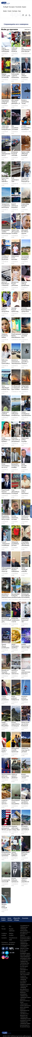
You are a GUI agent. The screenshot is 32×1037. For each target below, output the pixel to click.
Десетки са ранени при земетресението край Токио (7, 595)
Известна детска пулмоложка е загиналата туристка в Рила (6, 361)
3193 (13, 107)
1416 (23, 289)
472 (30, 53)
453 (3, 575)
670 (23, 159)
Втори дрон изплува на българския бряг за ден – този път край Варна (25, 802)
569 (23, 367)
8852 (3, 367)
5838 (3, 107)
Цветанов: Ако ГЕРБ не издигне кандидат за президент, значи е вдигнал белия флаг (25, 232)
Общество (16, 918)
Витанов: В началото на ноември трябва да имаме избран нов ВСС (15, 465)
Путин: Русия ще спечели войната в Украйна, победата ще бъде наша (25, 724)
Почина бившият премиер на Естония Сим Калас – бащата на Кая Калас (15, 880)
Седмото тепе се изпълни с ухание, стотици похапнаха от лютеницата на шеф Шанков (6, 802)
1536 (23, 237)
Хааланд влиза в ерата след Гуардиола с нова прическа (15, 309)
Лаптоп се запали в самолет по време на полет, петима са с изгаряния (15, 672)
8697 (20, 599)
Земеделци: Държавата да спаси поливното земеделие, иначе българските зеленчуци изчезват (15, 543)
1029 (3, 393)
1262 (13, 419)
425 (13, 833)
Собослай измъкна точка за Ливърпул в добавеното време (15, 50)
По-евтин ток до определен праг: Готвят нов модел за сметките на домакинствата (16, 387)
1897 (3, 185)
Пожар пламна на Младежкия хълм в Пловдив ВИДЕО (5, 724)
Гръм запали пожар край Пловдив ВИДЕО (5, 102)
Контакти (4, 938)
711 (13, 625)
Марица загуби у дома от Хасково (6, 75)
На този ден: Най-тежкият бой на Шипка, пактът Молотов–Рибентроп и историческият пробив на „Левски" (26, 595)
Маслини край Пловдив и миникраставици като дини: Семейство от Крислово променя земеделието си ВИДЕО (16, 595)
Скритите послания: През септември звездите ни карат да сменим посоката (25, 335)
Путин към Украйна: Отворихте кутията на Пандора (15, 569)
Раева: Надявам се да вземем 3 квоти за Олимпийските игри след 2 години (6, 439)
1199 (30, 599)
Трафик (3, 920)
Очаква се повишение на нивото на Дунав (15, 414)
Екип (10, 926)
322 (23, 107)
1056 (23, 625)
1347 (23, 859)
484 (3, 289)
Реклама (4, 929)
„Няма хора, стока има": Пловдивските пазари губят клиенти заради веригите (6, 127)
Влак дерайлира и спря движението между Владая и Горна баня (15, 179)
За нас (3, 926)
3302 (13, 497)
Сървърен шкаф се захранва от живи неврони (25, 880)
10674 (13, 781)
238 (23, 81)
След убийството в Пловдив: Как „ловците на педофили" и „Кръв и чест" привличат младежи (15, 491)
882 (3, 237)
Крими (5, 11)
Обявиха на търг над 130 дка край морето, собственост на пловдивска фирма (25, 750)
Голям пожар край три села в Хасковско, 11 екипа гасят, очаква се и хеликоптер (25, 205)
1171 (3, 471)
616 (3, 677)
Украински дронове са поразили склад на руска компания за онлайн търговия (25, 361)
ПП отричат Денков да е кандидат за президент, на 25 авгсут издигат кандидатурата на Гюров (26, 179)
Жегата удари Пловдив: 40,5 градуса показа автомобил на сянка (5, 906)
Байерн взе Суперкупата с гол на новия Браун (15, 620)
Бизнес (24, 7)
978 (3, 211)
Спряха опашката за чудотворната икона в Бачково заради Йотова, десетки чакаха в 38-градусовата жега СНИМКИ (26, 414)
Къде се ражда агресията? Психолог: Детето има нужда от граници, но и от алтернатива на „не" (25, 491)
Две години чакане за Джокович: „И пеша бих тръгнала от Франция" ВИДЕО (15, 102)
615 (3, 419)
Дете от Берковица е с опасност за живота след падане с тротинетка (6, 284)
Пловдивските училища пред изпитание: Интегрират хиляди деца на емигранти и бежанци (6, 854)
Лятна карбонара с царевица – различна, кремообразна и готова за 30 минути (15, 646)
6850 (23, 419)
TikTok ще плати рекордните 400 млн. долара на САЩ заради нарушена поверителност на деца (7, 828)
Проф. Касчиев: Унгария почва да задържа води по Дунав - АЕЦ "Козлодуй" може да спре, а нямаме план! (25, 465)
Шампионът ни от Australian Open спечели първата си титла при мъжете (15, 257)
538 (23, 211)
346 (13, 159)
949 (23, 729)
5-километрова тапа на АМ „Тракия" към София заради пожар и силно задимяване (6, 880)
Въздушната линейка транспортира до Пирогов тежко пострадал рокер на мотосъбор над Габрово (6, 232)
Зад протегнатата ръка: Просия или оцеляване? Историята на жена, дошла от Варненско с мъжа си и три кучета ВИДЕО (26, 50)
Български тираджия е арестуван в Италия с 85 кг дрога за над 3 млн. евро (25, 828)
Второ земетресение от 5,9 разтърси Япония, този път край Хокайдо (6, 154)
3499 (13, 575)
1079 (13, 263)
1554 (23, 341)
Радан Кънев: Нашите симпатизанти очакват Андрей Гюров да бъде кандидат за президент (6, 491)
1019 (3, 703)
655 (23, 445)
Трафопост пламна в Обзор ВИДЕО (6, 413)
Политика (18, 7)
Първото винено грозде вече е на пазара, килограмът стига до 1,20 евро (5, 309)
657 (13, 367)
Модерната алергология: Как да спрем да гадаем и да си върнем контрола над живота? (6, 517)
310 (13, 651)
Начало (3, 918)
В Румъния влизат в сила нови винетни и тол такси (14, 154)
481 (10, 832)
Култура (14, 11)
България (12, 7)
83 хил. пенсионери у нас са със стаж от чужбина (5, 465)
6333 (13, 703)
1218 (13, 445)
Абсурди (16, 920)
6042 (23, 651)
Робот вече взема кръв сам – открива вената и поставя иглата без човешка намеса (25, 620)
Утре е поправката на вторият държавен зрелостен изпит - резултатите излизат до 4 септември (6, 50)
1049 (3, 885)
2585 (13, 755)
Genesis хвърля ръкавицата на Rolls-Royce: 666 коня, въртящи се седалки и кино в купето (5, 646)
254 (3, 159)
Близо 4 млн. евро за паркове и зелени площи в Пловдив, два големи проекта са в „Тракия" (6, 179)
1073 (23, 497)
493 (3, 263)
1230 (23, 523)
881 (23, 393)
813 (30, 131)
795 (20, 391)
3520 (13, 289)
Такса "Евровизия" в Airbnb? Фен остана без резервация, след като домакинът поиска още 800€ (6, 387)
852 (23, 677)
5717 (23, 703)
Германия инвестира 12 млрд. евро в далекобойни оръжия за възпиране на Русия (15, 828)
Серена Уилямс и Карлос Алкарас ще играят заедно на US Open (5, 750)
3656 (13, 237)
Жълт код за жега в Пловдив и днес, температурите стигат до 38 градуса (7, 620)
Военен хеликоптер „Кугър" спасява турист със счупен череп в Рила (25, 776)
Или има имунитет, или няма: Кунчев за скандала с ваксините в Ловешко (15, 517)
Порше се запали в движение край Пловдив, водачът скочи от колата (14, 776)
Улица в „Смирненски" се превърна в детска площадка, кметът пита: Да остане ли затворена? (6, 543)
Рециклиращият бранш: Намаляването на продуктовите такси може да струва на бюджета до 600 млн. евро (16, 335)
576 (13, 885)
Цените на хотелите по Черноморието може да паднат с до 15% (16, 361)
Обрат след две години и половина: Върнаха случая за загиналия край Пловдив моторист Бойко (15, 232)
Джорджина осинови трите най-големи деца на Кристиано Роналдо (15, 750)
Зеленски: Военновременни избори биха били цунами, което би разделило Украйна (26, 309)
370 (13, 211)
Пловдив (5, 7)
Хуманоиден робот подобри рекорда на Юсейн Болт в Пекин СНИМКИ (25, 439)
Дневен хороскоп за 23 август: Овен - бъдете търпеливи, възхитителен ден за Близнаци (26, 646)
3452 (3, 315)
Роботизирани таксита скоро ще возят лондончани (6, 569)
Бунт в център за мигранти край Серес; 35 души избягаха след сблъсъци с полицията (14, 205)
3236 (3, 807)
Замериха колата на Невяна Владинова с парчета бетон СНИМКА (5, 335)
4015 (3, 911)
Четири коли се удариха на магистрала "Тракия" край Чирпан (6, 205)
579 (13, 523)
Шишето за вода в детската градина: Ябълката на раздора (15, 284)
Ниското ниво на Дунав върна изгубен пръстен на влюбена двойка (25, 284)
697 (30, 183)
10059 (23, 575)
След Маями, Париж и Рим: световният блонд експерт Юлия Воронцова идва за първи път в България (25, 543)
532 (13, 859)
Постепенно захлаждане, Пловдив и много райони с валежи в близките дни (25, 257)
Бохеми (10, 920)
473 (20, 339)
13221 (4, 729)
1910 (23, 833)
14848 (23, 471)
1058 (13, 315)
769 (13, 807)
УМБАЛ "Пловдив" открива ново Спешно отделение (25, 569)
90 (12, 55)
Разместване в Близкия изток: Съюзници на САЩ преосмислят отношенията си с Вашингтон (25, 854)
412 (13, 185)
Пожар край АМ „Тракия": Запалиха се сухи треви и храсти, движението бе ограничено (25, 387)
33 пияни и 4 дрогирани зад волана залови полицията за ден (6, 257)
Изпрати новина (31, 511)
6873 (3, 859)
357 (13, 471)
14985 (23, 549)
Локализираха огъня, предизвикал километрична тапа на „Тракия (15, 802)
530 (13, 549)
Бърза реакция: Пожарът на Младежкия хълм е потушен (15, 698)
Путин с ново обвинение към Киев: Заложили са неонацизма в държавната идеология (25, 154)
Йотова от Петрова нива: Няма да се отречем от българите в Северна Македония (6, 672)
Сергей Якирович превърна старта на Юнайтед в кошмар (14, 854)
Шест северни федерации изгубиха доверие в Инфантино (25, 75)
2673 (13, 729)
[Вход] (23, 15)
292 (13, 133)
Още (19, 11)
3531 (3, 341)
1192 (3, 651)
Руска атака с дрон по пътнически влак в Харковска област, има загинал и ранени (15, 75)
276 (3, 755)
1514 (13, 677)
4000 (23, 263)
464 (23, 885)
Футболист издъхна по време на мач (25, 517)
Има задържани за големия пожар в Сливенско (14, 127)
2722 (3, 133)
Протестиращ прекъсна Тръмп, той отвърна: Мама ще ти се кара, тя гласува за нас (6, 776)
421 (10, 599)
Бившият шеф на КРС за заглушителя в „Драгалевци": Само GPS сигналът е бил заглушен (15, 439)
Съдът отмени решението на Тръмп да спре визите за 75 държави (5, 698)
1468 (23, 781)
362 (3, 497)
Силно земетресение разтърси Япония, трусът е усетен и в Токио (25, 672)
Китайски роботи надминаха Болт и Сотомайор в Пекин (25, 698)
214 (13, 81)
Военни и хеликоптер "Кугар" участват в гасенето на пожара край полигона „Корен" (25, 102)
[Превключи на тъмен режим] (29, 15)
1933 (10, 624)
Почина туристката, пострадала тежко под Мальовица (15, 724)
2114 (3, 781)
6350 (3, 549)
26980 (23, 755)
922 (23, 807)
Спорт (9, 11)
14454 (4, 523)
